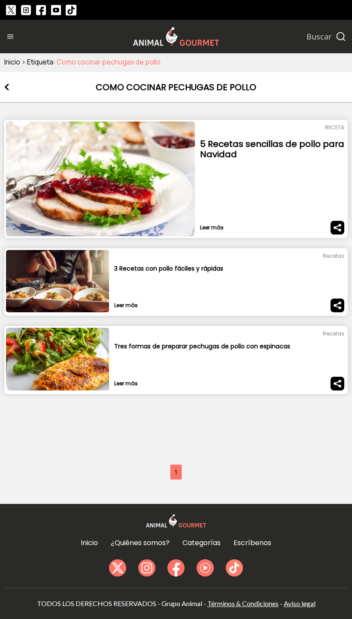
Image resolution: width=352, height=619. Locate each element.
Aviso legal (300, 603)
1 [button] (176, 472)
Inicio (12, 62)
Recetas (333, 255)
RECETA (334, 127)
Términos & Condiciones (243, 603)
